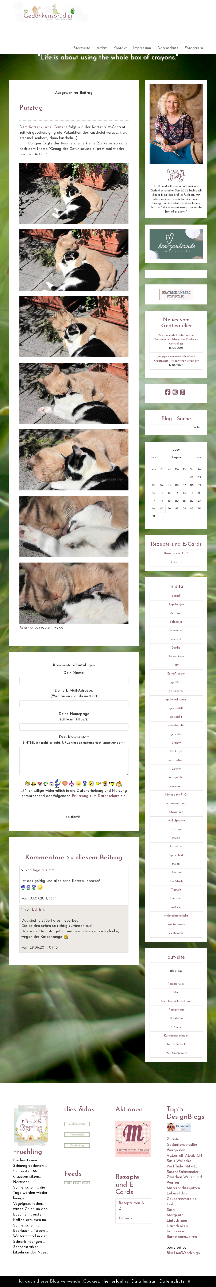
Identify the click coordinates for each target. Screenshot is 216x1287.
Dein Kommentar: (74, 739)
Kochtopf (176, 751)
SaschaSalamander (182, 1172)
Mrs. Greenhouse (176, 1053)
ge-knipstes (176, 691)
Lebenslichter (178, 1193)
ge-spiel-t (176, 717)
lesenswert (176, 786)
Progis (176, 838)
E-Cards (176, 562)
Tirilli (170, 1204)
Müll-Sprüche (176, 820)
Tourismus (176, 898)
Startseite (81, 48)
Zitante (173, 1139)
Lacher (176, 768)
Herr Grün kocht (176, 1044)
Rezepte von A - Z (176, 553)
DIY (176, 665)
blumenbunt (176, 630)
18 (161, 500)
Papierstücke (176, 983)
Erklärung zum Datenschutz (95, 796)
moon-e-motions (176, 803)
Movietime (176, 812)
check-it (176, 639)
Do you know (176, 656)
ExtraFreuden (176, 673)
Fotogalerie (194, 48)
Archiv (102, 48)
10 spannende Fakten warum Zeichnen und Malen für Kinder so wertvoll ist (176, 339)
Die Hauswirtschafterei (176, 1001)
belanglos (176, 621)
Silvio (176, 992)
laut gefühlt (176, 777)
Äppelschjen (176, 604)
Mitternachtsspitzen (183, 1188)
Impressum (142, 48)
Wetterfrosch (176, 924)
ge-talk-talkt (176, 725)
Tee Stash (176, 881)
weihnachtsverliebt (176, 915)
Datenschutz (167, 48)
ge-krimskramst (176, 699)
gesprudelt (176, 708)
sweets (176, 864)
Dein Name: (73, 673)
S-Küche (176, 1027)
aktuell (176, 596)
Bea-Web (176, 613)
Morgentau (176, 1215)
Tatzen (176, 872)
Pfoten (176, 829)
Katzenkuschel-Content (48, 127)
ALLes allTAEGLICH (184, 1156)
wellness (176, 907)
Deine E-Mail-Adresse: (74, 693)
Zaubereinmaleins (181, 1199)
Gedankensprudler (182, 1145)
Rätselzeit (176, 846)
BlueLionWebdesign (183, 1253)
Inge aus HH (43, 870)
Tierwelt (176, 889)
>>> (198, 457)
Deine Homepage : (74, 717)
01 (191, 477)
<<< (153, 457)
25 (161, 508)
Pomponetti (176, 1009)
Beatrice (26, 628)
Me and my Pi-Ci (176, 794)
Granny (176, 742)
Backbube (176, 1018)
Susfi (171, 1210)
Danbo (176, 647)
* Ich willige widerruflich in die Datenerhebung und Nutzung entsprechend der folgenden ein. (74, 793)
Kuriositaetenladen (176, 1035)
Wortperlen (176, 1150)
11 (162, 493)
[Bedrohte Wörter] (133, 1139)
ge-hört (176, 682)
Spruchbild (176, 855)
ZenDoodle (176, 933)
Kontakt (120, 48)
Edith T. (38, 910)
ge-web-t (176, 734)
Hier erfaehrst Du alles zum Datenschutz (143, 1281)
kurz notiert (176, 760)
